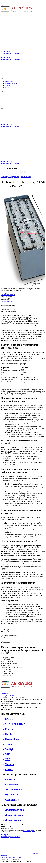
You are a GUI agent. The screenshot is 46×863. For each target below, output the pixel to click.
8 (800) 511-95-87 (7, 51)
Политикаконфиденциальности (9, 695)
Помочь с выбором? (8, 295)
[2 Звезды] (20, 289)
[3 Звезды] (28, 289)
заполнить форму (29, 831)
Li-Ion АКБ (9, 81)
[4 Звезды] (36, 289)
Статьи (7, 85)
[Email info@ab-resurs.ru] (17, 50)
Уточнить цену (6, 301)
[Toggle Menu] (2, 78)
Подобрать (5, 831)
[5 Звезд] (4, 291)
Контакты (8, 87)
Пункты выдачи (11, 83)
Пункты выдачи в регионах (11, 857)
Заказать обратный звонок (10, 53)
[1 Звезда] (12, 289)
